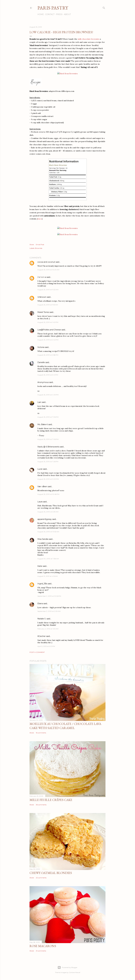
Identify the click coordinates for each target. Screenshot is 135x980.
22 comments (41, 878)
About (67, 14)
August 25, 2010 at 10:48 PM (48, 494)
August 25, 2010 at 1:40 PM (47, 322)
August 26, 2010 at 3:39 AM (47, 512)
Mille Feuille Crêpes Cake (51, 800)
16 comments (41, 733)
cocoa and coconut (46, 262)
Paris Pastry (52, 8)
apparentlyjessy (44, 519)
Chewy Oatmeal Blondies (51, 873)
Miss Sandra (42, 539)
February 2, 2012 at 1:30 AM (47, 629)
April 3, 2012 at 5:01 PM (46, 646)
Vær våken (42, 486)
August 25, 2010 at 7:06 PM (48, 417)
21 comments (41, 951)
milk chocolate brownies (88, 39)
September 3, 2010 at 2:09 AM (49, 611)
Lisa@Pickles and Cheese (49, 330)
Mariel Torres (43, 312)
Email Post (40, 244)
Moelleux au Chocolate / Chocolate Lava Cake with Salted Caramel (65, 726)
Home (40, 14)
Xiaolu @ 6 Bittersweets (48, 447)
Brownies (38, 248)
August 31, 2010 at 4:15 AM (47, 576)
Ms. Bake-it (42, 424)
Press (59, 14)
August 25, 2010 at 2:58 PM (47, 355)
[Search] (103, 7)
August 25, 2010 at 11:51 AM (47, 305)
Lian (39, 402)
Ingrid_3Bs (42, 583)
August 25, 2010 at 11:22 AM (47, 290)
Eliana (40, 603)
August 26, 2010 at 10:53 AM (48, 532)
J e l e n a (41, 277)
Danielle (41, 362)
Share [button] (32, 244)
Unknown (41, 297)
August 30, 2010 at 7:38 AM (48, 559)
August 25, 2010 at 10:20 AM (48, 270)
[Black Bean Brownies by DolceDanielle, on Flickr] (67, 73)
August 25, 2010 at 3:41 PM (47, 375)
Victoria (40, 347)
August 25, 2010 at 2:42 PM (47, 340)
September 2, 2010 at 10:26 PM (49, 596)
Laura (39, 501)
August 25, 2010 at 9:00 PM (48, 479)
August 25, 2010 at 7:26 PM (47, 462)
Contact (49, 14)
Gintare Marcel (74, 972)
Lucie (39, 469)
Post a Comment (37, 652)
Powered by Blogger (69, 967)
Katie (39, 566)
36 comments (41, 805)
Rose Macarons (43, 946)
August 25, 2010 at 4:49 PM (48, 395)
